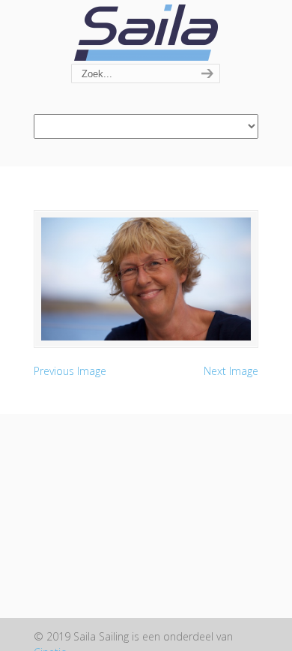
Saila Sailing (146, 32)
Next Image (231, 371)
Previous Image (70, 371)
